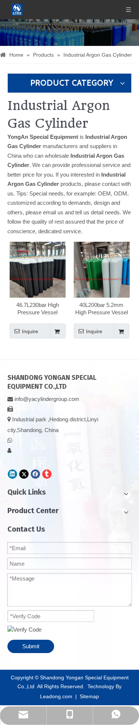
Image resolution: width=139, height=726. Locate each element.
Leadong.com (56, 696)
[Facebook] (35, 474)
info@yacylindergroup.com (46, 399)
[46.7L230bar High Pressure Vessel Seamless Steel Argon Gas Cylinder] (38, 278)
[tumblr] (47, 474)
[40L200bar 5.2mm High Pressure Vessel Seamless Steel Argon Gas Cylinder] (102, 278)
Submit (30, 646)
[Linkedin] (12, 474)
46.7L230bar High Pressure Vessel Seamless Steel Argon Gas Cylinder (37, 309)
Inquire (30, 331)
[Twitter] (24, 474)
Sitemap (89, 696)
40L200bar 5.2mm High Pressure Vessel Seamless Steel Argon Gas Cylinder (101, 309)
